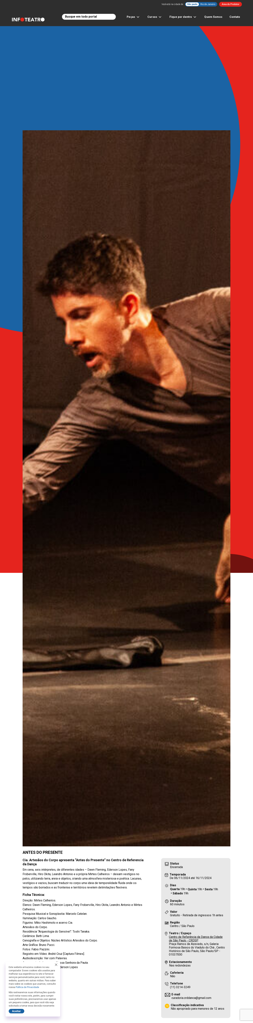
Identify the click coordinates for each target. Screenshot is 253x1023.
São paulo (192, 4)
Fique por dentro (180, 17)
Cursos (152, 17)
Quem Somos (213, 17)
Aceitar (16, 1011)
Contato (234, 17)
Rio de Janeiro (207, 4)
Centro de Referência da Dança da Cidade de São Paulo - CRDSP (196, 938)
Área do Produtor (230, 4)
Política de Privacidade (27, 987)
